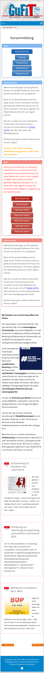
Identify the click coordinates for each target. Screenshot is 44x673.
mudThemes (30, 664)
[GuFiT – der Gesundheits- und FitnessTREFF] (21, 18)
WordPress (33, 662)
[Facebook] (22, 668)
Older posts (38, 645)
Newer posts (8, 645)
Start (15, 27)
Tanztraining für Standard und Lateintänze (20, 466)
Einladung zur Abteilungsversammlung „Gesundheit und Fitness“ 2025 (25, 531)
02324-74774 (32, 288)
